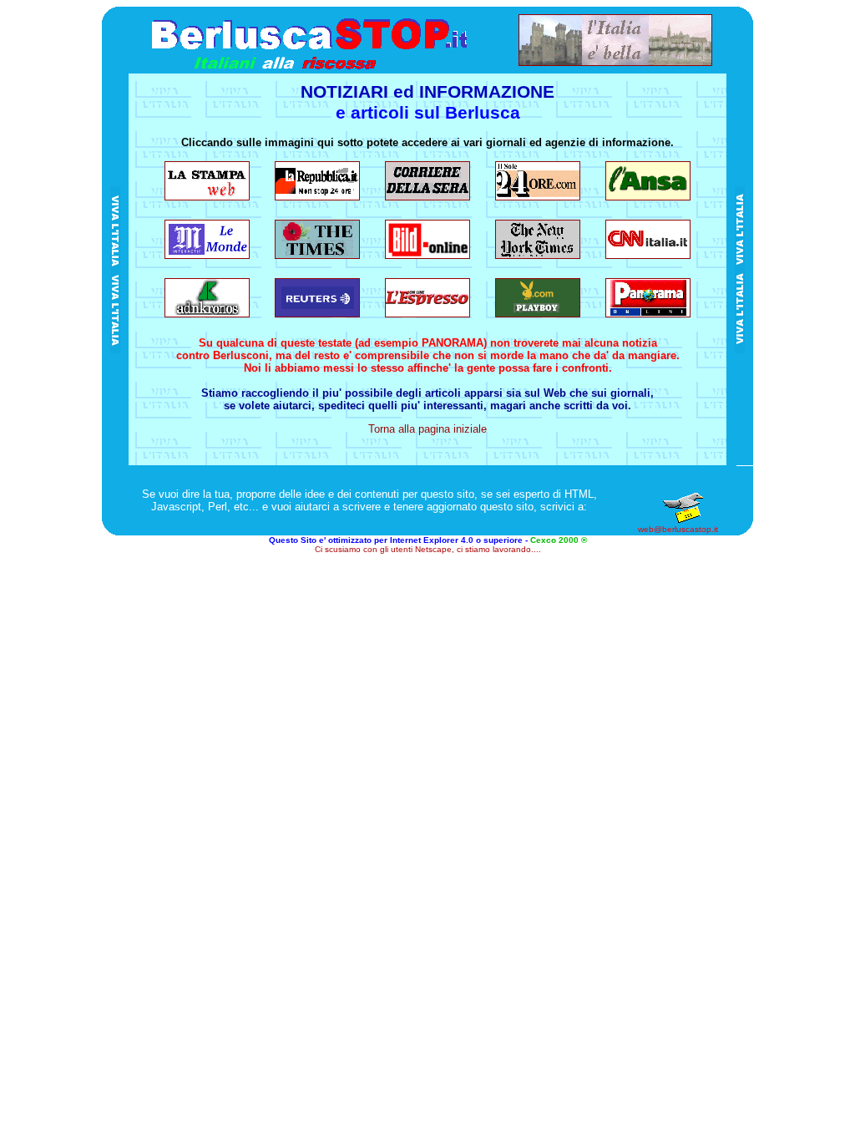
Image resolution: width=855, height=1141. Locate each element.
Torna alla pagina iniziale (427, 429)
